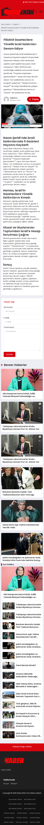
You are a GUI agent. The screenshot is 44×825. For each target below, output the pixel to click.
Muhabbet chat (29, 799)
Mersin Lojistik (35, 822)
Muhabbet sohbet (15, 799)
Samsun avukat (22, 822)
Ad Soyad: (8, 307)
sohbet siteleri (22, 813)
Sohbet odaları (9, 813)
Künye (6, 783)
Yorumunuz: (9, 327)
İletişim (14, 783)
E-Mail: (6, 317)
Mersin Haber (9, 822)
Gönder (9, 354)
